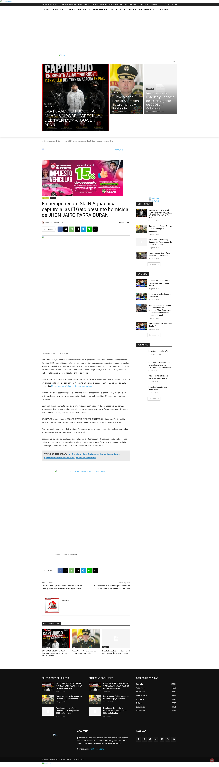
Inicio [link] (44, 141)
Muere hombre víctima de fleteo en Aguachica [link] (71, 386)
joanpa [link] (49, 222)
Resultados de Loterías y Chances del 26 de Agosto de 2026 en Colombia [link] (160, 242)
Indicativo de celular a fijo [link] (158, 351)
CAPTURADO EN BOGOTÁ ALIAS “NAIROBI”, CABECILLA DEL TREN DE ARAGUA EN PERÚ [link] (55, 653)
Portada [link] (150, 89)
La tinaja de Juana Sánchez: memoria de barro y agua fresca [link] (160, 283)
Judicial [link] (116, 92)
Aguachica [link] (51, 141)
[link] (6, 1)
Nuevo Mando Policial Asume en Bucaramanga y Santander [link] (160, 228)
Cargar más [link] (153, 264)
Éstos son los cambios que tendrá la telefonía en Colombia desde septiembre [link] (160, 365)
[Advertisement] (107, 31)
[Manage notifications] (212, 760)
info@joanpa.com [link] (96, 749)
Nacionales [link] (49, 106)
